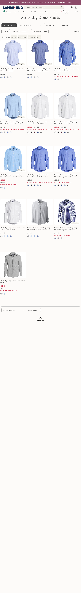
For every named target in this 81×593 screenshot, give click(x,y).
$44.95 (5, 182)
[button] (71, 7)
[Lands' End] (13, 7)
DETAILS (69, 2)
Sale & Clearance (20, 31)
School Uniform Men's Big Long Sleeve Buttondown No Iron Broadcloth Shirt (65, 124)
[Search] (62, 7)
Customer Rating (40, 31)
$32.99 (2, 180)
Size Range (50, 25)
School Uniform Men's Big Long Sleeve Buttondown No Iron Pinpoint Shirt (13, 124)
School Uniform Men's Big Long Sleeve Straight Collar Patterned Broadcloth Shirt (65, 230)
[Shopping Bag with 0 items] (76, 7)
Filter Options (9, 25)
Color (5, 31)
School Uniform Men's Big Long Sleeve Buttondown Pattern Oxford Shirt (39, 230)
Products (64, 25)
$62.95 (5, 288)
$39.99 (29, 127)
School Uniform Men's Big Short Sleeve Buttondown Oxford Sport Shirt (39, 71)
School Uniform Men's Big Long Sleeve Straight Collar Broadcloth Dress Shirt (66, 177)
